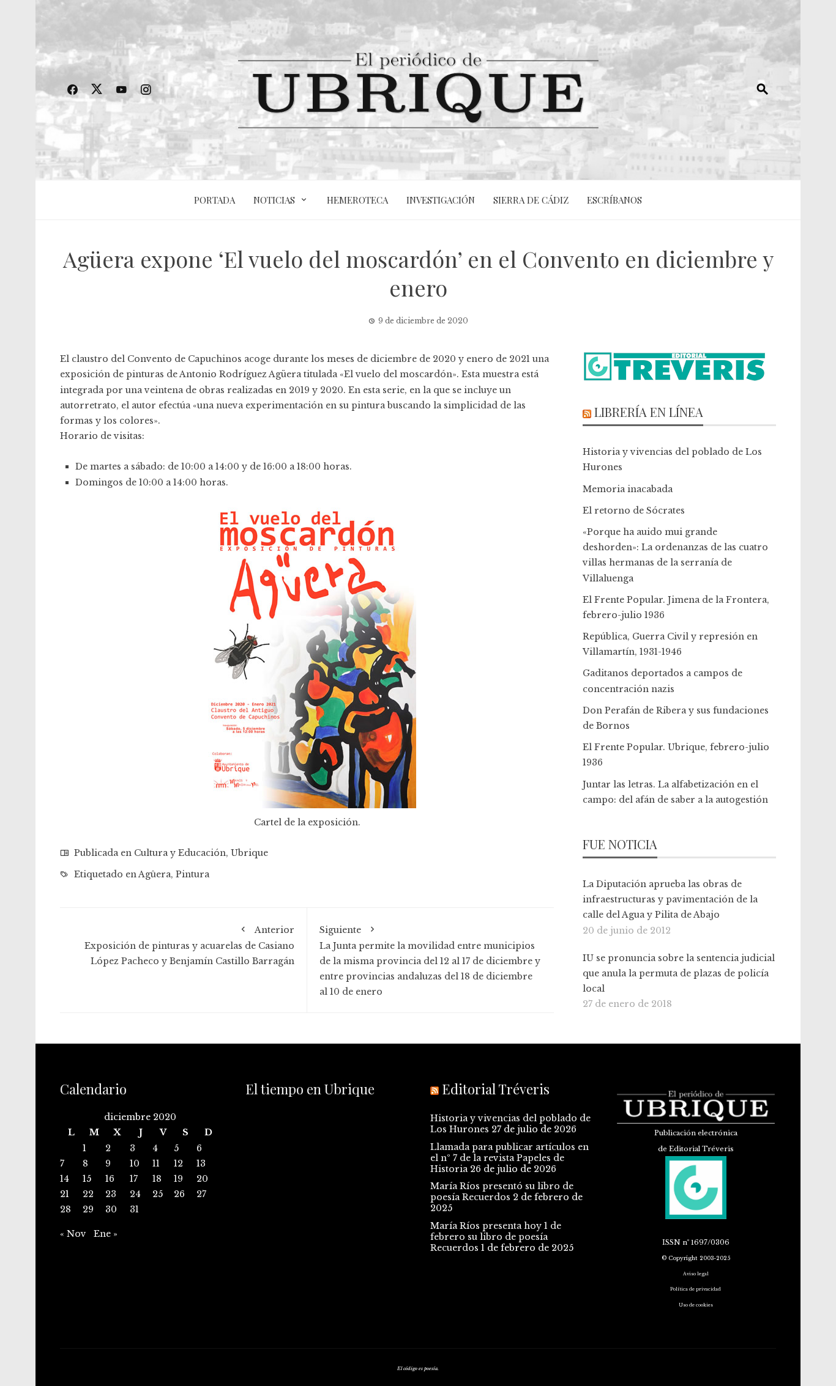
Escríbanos (614, 200)
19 (178, 1178)
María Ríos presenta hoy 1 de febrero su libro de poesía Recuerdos (495, 1236)
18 (157, 1178)
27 (201, 1194)
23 (110, 1194)
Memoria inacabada (628, 489)
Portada (214, 200)
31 (134, 1209)
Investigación (440, 200)
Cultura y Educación (180, 852)
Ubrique (249, 852)
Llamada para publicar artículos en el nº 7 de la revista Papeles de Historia (509, 1157)
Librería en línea (648, 412)
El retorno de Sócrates (634, 510)
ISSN (671, 1242)
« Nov (73, 1233)
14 (64, 1178)
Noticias (274, 200)
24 (135, 1194)
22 (88, 1194)
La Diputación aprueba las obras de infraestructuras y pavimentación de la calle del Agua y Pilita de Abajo (670, 899)
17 (134, 1178)
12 (178, 1163)
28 (65, 1209)
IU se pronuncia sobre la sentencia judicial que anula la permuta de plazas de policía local (679, 973)
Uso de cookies (696, 1305)
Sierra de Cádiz (531, 200)
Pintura (192, 874)
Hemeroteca (357, 200)
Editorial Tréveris (496, 1089)
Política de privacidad (695, 1289)
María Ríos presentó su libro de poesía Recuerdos (501, 1192)
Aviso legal (696, 1274)
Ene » (106, 1233)
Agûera (154, 874)
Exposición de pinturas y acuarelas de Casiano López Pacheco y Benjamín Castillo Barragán (189, 945)
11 (156, 1163)
